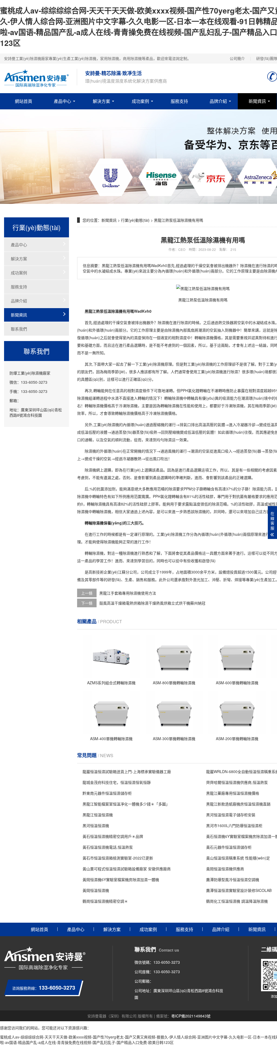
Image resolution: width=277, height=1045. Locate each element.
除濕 (184, 322)
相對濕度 (179, 337)
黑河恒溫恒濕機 (96, 825)
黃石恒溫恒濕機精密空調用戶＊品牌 (113, 836)
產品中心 (62, 101)
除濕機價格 (211, 337)
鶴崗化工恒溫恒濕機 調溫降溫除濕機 (237, 901)
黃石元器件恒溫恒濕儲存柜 (229, 847)
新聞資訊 (257, 101)
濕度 (137, 337)
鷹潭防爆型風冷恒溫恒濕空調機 (232, 879)
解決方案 (101, 101)
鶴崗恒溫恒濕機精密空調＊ (105, 901)
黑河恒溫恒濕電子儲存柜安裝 (230, 814)
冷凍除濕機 (128, 405)
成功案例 (140, 101)
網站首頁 (23, 101)
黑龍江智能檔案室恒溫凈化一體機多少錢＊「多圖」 (126, 804)
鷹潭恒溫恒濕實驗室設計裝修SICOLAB (239, 890)
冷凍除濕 (232, 405)
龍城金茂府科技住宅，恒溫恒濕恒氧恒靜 (117, 782)
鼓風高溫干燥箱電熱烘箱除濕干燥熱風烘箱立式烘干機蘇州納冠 (152, 603)
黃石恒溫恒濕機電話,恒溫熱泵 (108, 847)
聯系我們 (19, 329)
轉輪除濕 (171, 398)
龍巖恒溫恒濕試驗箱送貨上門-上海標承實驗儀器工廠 (127, 771)
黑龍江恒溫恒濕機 (98, 814)
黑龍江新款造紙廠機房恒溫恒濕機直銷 (238, 804)
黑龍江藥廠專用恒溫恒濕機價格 (232, 793)
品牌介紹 (218, 101)
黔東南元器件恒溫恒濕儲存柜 (107, 793)
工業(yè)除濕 (198, 364)
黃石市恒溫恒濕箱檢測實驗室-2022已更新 (118, 858)
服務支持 (179, 101)
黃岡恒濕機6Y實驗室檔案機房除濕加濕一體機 (121, 879)
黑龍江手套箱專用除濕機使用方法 (127, 593)
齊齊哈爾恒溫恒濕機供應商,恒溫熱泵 (237, 782)
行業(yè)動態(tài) (135, 220)
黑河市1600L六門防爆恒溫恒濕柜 (234, 825)
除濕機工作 (180, 534)
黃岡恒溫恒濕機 (96, 890)
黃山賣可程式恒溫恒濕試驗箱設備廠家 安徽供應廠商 (127, 868)
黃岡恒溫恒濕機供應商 (225, 868)
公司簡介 (237, 58)
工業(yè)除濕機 (151, 364)
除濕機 (163, 322)
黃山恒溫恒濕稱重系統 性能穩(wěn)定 (238, 858)
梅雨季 (109, 371)
